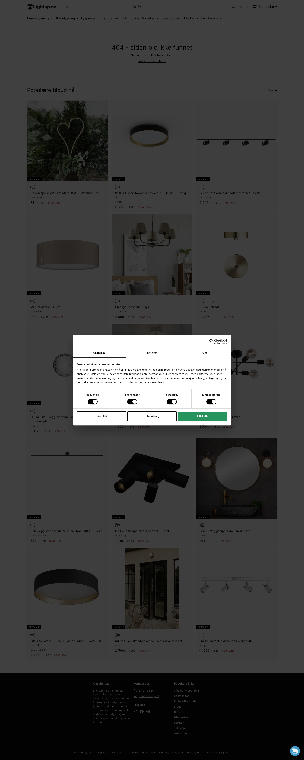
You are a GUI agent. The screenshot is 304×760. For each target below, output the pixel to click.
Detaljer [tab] (152, 352)
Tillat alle (202, 416)
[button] (295, 751)
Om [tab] (204, 352)
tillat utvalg (152, 416)
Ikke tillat (101, 416)
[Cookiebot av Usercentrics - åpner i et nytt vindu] (212, 341)
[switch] (132, 401)
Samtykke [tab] (99, 352)
